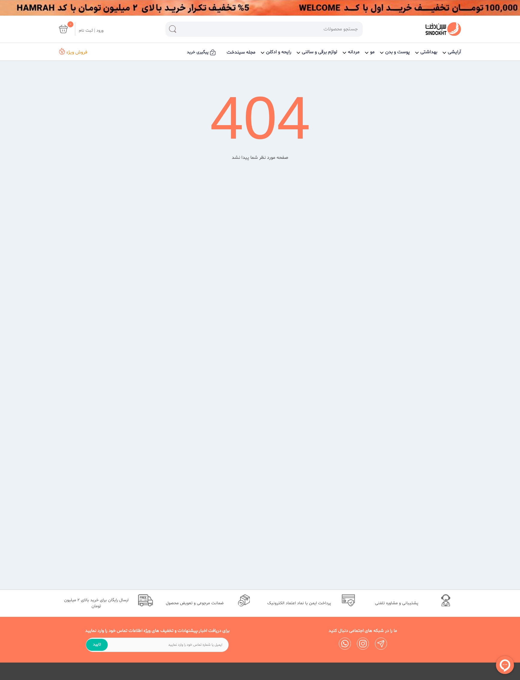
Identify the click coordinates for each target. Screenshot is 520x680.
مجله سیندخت (241, 52)
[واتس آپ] (344, 644)
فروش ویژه (76, 52)
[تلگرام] (381, 644)
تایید (97, 644)
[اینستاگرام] (362, 644)
